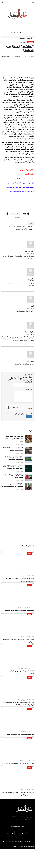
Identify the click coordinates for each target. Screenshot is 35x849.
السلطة (30, 226)
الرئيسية (29, 38)
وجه (9, 226)
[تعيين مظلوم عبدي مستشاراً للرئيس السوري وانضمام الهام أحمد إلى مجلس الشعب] (28, 442)
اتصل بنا (5, 841)
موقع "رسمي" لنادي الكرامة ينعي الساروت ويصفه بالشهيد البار (18, 764)
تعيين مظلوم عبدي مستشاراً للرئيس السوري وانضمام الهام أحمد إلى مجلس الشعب (13, 439)
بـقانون (30, 229)
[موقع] (17, 737)
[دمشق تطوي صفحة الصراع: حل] (28, 490)
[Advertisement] (17, 517)
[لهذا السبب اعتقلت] (17, 708)
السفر (24, 226)
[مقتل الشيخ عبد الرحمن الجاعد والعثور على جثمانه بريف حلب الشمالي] (28, 454)
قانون (13, 226)
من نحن (26, 841)
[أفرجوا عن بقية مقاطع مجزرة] (17, 552)
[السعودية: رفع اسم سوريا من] (28, 463)
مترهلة (19, 226)
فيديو (13, 841)
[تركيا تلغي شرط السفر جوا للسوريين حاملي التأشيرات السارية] (28, 481)
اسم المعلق (28, 382)
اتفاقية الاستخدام (19, 841)
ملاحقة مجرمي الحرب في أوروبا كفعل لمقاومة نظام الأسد (19, 610)
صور (9, 841)
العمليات (18, 229)
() (24, 213)
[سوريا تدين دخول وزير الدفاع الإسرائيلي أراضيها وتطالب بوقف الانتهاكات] (28, 472)
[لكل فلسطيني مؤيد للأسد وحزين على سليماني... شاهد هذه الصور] (17, 645)
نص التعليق (29, 389)
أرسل (29, 416)
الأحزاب (24, 229)
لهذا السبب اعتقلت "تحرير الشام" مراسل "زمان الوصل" (20, 734)
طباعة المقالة (4, 56)
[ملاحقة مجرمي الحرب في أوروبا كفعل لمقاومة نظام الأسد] (17, 584)
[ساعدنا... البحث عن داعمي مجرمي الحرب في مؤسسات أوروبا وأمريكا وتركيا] (17, 613)
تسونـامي (22, 38)
